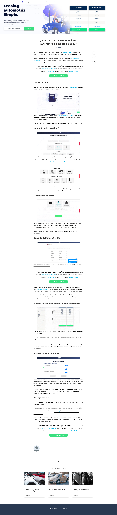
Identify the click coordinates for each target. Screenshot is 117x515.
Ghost (65, 508)
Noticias (54, 2)
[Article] (34, 478)
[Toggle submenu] (65, 2)
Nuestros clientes (45, 2)
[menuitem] (22, 2)
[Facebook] (94, 61)
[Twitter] (94, 57)
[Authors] (26, 474)
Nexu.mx (60, 2)
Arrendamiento (35, 2)
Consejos (28, 2)
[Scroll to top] (94, 52)
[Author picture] (37, 448)
